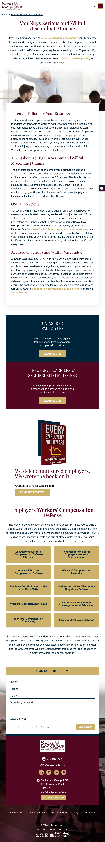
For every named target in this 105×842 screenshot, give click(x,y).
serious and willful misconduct (59, 38)
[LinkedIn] (41, 772)
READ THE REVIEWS (32, 492)
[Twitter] (48, 772)
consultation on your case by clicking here (57, 289)
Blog (76, 812)
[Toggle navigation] (100, 6)
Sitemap (51, 829)
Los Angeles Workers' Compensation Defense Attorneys (28, 554)
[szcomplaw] (12, 6)
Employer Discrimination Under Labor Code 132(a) (28, 588)
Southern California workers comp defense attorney (58, 229)
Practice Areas (17, 812)
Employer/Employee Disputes (76, 620)
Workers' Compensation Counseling (28, 620)
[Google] (63, 772)
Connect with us (55, 765)
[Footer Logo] (52, 745)
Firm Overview (37, 812)
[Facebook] (56, 772)
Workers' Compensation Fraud (28, 604)
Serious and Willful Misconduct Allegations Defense (76, 588)
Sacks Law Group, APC (75, 58)
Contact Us (90, 812)
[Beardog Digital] (59, 834)
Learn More (52, 353)
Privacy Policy (54, 727)
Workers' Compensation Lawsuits (76, 572)
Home (5, 14)
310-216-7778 (19, 292)
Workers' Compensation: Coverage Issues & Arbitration (76, 604)
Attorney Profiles (59, 812)
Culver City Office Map (53, 797)
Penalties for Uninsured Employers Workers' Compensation (76, 554)
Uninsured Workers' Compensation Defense (28, 572)
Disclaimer (44, 727)
